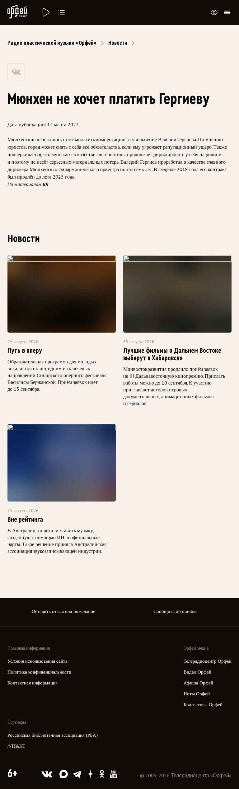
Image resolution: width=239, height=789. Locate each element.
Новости (117, 43)
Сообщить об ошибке (175, 611)
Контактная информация (32, 682)
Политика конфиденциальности (39, 672)
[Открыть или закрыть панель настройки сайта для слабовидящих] (214, 12)
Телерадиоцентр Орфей (208, 661)
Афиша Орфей (198, 682)
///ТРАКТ (16, 746)
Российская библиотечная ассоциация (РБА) (52, 735)
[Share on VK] (16, 72)
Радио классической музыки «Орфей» (51, 43)
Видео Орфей (197, 672)
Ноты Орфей (197, 693)
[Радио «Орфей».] (45, 12)
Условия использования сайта (37, 661)
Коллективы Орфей (203, 704)
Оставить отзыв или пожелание (63, 611)
